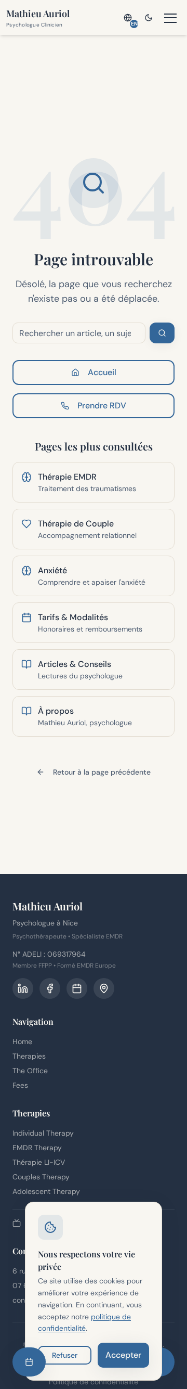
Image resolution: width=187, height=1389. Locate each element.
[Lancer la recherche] (162, 333)
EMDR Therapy (37, 1147)
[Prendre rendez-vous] (29, 1362)
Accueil (102, 372)
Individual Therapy (43, 1133)
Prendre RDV (101, 405)
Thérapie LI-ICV (38, 1162)
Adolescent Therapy (46, 1191)
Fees (20, 1085)
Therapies (29, 1056)
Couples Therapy (41, 1176)
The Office (30, 1070)
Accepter (123, 1354)
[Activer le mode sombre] (148, 17)
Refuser (64, 1355)
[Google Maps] (104, 988)
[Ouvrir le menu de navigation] (170, 17)
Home (22, 1041)
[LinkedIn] (22, 988)
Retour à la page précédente (102, 772)
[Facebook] (49, 988)
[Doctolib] (76, 988)
